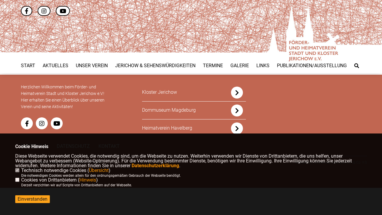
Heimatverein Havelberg (167, 128)
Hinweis (87, 180)
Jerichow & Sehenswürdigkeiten (155, 65)
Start (28, 65)
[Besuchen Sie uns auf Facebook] (26, 11)
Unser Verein (92, 65)
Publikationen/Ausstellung (312, 65)
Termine (213, 65)
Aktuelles (55, 65)
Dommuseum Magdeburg (169, 110)
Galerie (239, 65)
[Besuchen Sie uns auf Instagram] (44, 11)
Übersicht (99, 170)
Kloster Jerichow (159, 92)
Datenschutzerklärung (155, 165)
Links (262, 65)
